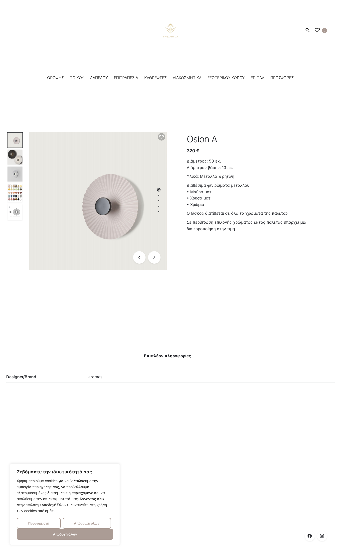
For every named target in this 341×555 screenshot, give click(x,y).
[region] (65, 504)
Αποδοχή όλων (65, 534)
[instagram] (322, 536)
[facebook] (310, 536)
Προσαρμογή (38, 523)
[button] (161, 137)
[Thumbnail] (170, 30)
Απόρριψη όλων (87, 523)
